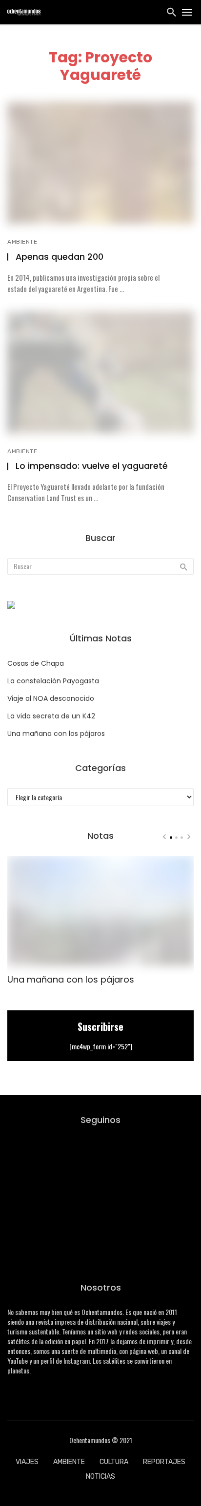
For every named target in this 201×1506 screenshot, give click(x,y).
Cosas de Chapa (35, 663)
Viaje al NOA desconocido (50, 698)
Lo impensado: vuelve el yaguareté (92, 466)
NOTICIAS (100, 1476)
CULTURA (114, 1462)
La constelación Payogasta (53, 681)
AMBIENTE (22, 241)
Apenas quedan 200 (59, 257)
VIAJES (27, 1462)
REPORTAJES (164, 1462)
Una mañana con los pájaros (56, 733)
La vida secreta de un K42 (51, 716)
